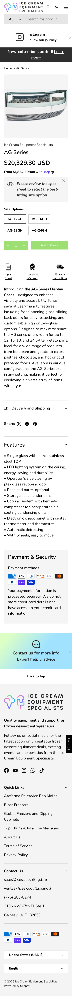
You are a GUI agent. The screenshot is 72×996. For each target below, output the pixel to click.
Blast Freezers (16, 804)
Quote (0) (69, 744)
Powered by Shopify (17, 986)
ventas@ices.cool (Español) (27, 888)
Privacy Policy (16, 855)
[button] (56, 7)
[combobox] (36, 19)
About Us (12, 837)
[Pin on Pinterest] (35, 424)
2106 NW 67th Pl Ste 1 (24, 906)
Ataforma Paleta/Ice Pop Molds (30, 796)
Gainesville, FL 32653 (22, 915)
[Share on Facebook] (27, 424)
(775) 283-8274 (17, 897)
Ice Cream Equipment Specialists (28, 144)
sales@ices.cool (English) (25, 879)
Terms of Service (18, 846)
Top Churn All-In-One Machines (31, 828)
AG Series (22, 68)
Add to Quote (49, 245)
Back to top (36, 676)
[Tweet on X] (19, 424)
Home (8, 68)
